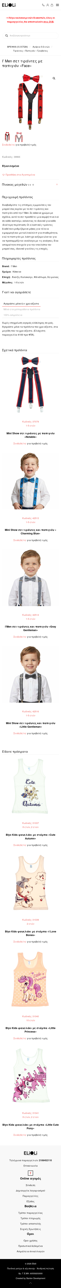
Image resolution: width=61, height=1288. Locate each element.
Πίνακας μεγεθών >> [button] (17, 184)
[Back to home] (8, 5)
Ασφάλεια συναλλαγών (30, 1251)
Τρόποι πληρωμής (31, 1218)
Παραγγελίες (30, 1196)
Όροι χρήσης (30, 1240)
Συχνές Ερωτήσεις (30, 1229)
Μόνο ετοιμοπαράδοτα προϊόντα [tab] (22, 309)
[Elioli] (30, 1153)
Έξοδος (30, 1201)
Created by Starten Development (30, 1278)
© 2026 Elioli (30, 1263)
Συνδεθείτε (8, 144)
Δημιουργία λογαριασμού (30, 1190)
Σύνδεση (30, 1185)
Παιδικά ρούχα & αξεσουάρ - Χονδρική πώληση (30, 1268)
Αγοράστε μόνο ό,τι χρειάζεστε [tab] (21, 303)
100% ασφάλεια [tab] (13, 315)
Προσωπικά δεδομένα (30, 1246)
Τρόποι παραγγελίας (30, 1212)
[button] (57, 5)
